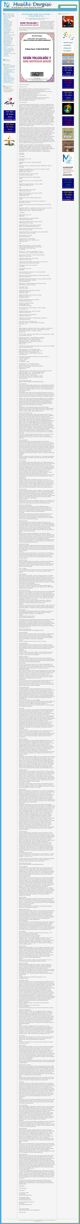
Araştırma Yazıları (8, 16)
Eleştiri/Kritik (6, 25)
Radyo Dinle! (55, 9)
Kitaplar (5, 33)
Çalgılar (5, 20)
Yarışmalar (6, 52)
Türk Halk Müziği (7, 50)
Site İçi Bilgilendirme (8, 45)
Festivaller (6, 28)
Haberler (5, 31)
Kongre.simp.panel (8, 35)
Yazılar (5, 54)
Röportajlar (6, 44)
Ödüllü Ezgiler (7, 41)
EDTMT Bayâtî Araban (9, 80)
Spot (5, 46)
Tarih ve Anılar (7, 48)
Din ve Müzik (6, 24)
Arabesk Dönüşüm (8, 15)
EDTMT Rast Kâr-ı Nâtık (9, 78)
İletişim (46, 9)
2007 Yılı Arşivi (6, 60)
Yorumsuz (6, 56)
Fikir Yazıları (6, 29)
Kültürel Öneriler (7, 37)
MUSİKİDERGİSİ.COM (9, 72)
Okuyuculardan (7, 42)
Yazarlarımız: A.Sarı (8, 53)
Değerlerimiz (6, 23)
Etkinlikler (6, 27)
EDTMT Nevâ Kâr (8, 81)
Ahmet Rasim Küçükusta (9, 65)
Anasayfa (24, 9)
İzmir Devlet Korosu (8, 70)
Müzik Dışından (7, 38)
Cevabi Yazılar (7, 21)
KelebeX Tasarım (37, 1221)
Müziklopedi (6, 73)
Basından (6, 17)
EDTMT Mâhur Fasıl (8, 77)
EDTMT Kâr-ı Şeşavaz (9, 82)
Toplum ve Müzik (7, 49)
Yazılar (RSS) (49, 1220)
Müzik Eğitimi (7, 40)
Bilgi (4, 19)
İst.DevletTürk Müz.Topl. (9, 69)
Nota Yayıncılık (7, 76)
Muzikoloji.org (7, 74)
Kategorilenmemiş (8, 32)
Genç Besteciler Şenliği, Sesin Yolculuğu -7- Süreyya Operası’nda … (37, 15)
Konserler (6, 36)
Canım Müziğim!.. (35, 9)
